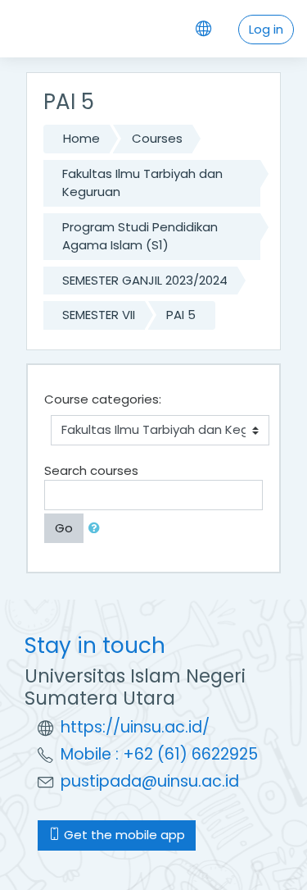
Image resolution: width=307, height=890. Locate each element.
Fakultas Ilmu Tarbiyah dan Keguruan (142, 183)
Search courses (91, 470)
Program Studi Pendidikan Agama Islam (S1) (140, 236)
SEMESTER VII (98, 314)
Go (64, 527)
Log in (266, 29)
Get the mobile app (123, 834)
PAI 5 (181, 314)
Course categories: (102, 399)
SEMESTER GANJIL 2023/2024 (145, 280)
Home (81, 138)
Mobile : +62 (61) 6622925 (159, 754)
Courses (157, 138)
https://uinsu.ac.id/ (135, 727)
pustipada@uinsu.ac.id (150, 781)
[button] (97, 528)
